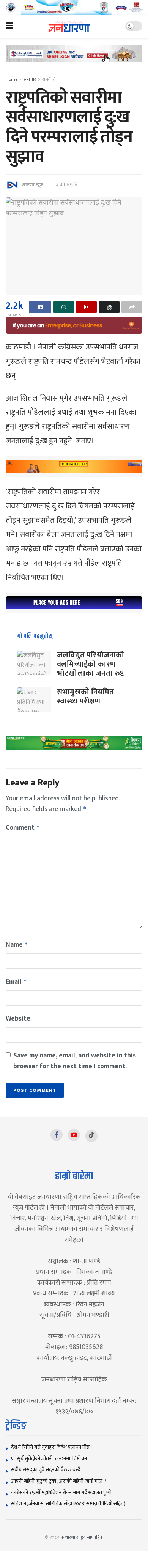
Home (11, 79)
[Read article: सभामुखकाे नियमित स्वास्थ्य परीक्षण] (34, 699)
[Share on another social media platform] (131, 307)
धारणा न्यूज (32, 184)
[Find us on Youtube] (74, 1135)
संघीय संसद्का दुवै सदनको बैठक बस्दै (45, 1469)
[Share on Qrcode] (86, 307)
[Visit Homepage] (69, 26)
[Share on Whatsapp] (63, 307)
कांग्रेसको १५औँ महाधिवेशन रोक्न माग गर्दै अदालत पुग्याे (61, 1492)
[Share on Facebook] (40, 307)
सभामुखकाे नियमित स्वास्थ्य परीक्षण (85, 697)
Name (17, 944)
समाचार (30, 79)
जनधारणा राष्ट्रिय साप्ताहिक (81, 1537)
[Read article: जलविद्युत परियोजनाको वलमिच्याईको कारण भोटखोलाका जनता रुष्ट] (34, 663)
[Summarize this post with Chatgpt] (109, 307)
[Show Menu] (9, 26)
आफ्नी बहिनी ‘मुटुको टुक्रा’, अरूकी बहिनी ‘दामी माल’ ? (59, 1481)
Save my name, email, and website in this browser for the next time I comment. (74, 1061)
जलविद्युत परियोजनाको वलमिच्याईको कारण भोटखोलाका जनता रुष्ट (90, 664)
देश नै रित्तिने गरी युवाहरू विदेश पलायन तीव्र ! (51, 1447)
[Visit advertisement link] (74, 7)
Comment (23, 827)
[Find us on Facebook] (56, 1135)
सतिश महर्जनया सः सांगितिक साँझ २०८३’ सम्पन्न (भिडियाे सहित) (68, 1503)
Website (18, 1018)
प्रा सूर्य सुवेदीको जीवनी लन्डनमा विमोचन (50, 1458)
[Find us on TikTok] (91, 1136)
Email (16, 981)
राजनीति (48, 79)
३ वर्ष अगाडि (66, 184)
